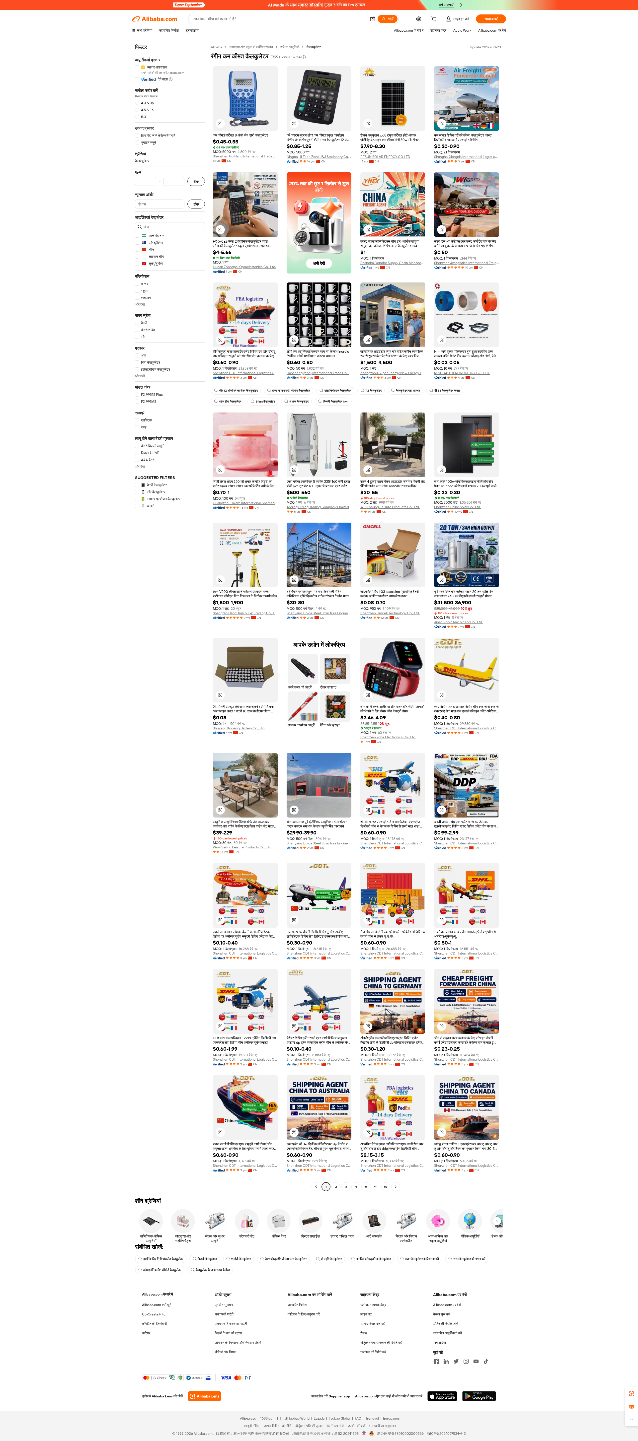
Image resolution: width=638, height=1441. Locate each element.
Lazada (319, 1418)
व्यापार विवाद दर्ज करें (372, 1324)
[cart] (435, 20)
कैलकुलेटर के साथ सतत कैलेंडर (213, 1270)
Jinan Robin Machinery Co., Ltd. (458, 622)
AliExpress (248, 1418)
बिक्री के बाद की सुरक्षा (228, 1333)
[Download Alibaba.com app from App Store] (442, 1396)
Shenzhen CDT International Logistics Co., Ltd (245, 373)
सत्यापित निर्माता (297, 1305)
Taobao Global (339, 1418)
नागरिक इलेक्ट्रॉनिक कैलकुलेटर (373, 1259)
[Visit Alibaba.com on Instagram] (466, 1361)
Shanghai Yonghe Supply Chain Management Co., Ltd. (392, 263)
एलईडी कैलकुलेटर (241, 1259)
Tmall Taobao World (295, 1418)
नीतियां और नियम (225, 1352)
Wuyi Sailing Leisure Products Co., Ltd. (390, 507)
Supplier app (339, 1396)
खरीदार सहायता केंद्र (373, 1305)
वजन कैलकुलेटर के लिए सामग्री (422, 1259)
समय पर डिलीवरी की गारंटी (231, 1324)
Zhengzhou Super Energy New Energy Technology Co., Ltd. (392, 373)
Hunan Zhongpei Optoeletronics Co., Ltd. (244, 267)
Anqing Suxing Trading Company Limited (318, 507)
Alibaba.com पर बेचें (447, 1305)
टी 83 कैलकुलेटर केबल (447, 390)
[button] (373, 19)
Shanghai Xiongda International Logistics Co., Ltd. (466, 157)
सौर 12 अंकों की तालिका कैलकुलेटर (238, 390)
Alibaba (216, 47)
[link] (631, 1393)
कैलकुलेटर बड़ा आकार (408, 390)
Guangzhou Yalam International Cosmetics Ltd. (245, 503)
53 (386, 1186)
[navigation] (170, 617)
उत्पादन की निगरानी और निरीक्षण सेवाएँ (238, 1343)
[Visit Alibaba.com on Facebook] (436, 1361)
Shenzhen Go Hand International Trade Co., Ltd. (245, 156)
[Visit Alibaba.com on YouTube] (476, 1361)
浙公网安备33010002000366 (400, 1434)
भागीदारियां (439, 1343)
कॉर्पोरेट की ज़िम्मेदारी (154, 1324)
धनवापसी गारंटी (224, 1314)
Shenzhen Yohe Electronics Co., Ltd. (388, 737)
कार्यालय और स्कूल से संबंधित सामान (251, 47)
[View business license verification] (364, 1433)
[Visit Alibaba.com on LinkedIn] (446, 1361)
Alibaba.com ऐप (367, 1396)
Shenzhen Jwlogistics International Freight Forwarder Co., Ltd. (466, 263)
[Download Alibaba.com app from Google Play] (479, 1396)
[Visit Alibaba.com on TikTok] (486, 1361)
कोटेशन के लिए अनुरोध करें (304, 1314)
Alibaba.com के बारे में (157, 1294)
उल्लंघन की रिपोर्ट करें (373, 1352)
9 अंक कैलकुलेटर (299, 401)
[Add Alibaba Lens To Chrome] (204, 1396)
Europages (391, 1418)
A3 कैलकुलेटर (374, 390)
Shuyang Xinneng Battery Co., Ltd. (239, 728)
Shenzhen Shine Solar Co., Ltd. (457, 507)
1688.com (267, 1418)
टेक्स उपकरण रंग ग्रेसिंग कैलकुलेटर (291, 390)
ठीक (196, 181)
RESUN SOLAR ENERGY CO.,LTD (385, 157)
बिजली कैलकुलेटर (207, 1259)
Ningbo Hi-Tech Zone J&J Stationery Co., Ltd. (319, 157)
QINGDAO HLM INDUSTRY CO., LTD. (462, 373)
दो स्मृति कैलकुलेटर (331, 1259)
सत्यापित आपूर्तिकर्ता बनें (447, 1333)
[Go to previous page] (316, 1186)
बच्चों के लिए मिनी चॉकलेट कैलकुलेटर (163, 1259)
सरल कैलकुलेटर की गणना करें (469, 1259)
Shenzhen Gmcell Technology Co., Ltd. (390, 613)
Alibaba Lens (162, 1396)
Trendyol (372, 1418)
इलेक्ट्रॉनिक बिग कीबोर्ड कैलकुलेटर (162, 1270)
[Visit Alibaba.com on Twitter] (456, 1361)
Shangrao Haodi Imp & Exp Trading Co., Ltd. (245, 613)
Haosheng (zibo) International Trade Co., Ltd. (319, 373)
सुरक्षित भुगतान (224, 1305)
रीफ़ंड (363, 1333)
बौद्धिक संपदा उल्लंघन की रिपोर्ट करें (381, 1343)
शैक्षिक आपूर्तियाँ (289, 47)
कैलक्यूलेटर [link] (314, 47)
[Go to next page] (395, 1186)
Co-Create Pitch (154, 1314)
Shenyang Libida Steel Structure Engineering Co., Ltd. (319, 613)
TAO (358, 1418)
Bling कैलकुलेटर (265, 401)
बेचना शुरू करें (441, 1314)
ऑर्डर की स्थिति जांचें (445, 1324)
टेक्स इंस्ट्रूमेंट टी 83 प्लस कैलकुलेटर (286, 1259)
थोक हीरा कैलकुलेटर (230, 401)
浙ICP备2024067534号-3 (446, 1434)
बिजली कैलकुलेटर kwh (335, 401)
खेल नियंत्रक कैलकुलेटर (337, 390)
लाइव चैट (366, 1314)
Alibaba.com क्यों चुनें (156, 1305)
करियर (146, 1333)
